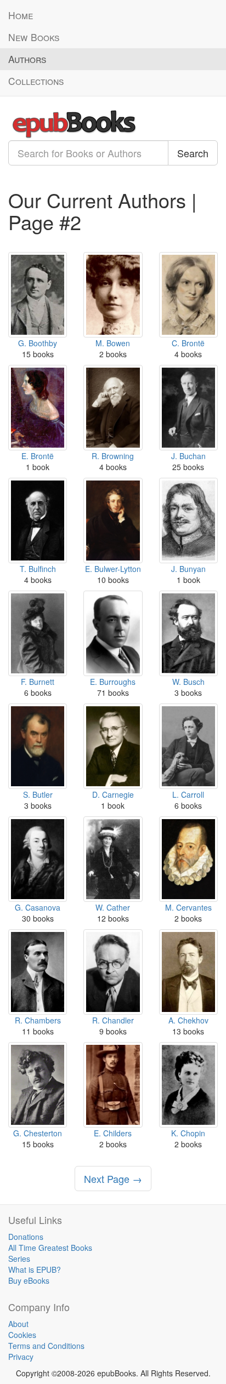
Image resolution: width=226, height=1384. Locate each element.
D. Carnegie (113, 794)
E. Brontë (37, 455)
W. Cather (112, 907)
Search (192, 153)
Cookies (22, 1334)
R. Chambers (38, 1020)
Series (19, 1258)
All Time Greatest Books (50, 1247)
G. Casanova (37, 907)
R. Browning (113, 455)
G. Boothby (37, 343)
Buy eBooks (28, 1280)
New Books (33, 37)
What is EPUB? (34, 1269)
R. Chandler (113, 1020)
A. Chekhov (188, 1020)
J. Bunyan (188, 568)
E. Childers (113, 1133)
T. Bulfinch (38, 568)
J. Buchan (188, 455)
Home (20, 15)
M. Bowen (112, 343)
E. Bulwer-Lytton (113, 568)
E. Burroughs (112, 681)
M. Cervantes (188, 907)
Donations (25, 1236)
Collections (36, 81)
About (18, 1323)
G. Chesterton (37, 1133)
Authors (27, 59)
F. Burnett (37, 681)
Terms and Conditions (46, 1345)
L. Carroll (188, 794)
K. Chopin (188, 1133)
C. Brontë (188, 343)
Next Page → (113, 1178)
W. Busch (188, 681)
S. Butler (38, 794)
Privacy (20, 1356)
